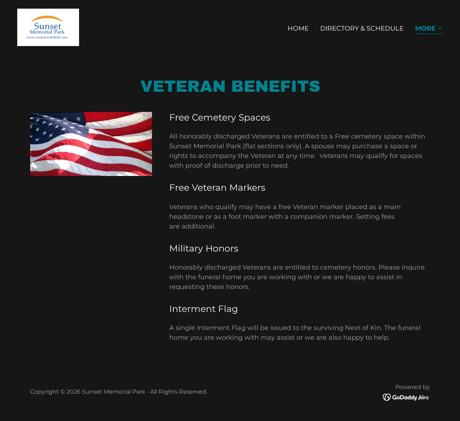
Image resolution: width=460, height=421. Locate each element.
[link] (48, 27)
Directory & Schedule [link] (362, 28)
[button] (429, 29)
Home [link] (298, 28)
